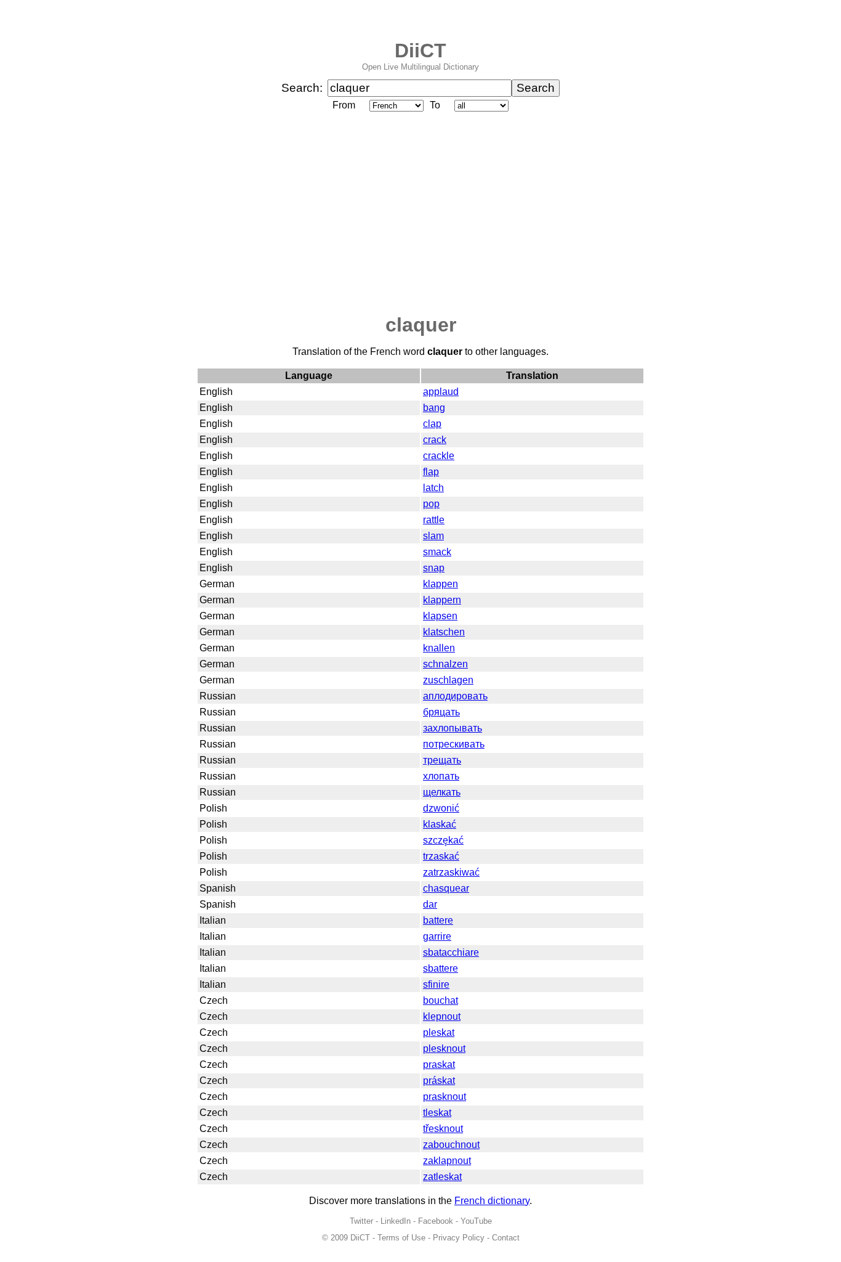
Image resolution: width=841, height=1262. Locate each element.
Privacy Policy (459, 1237)
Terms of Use (401, 1237)
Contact (506, 1237)
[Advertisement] (420, 214)
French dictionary (491, 1200)
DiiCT (420, 50)
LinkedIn (395, 1221)
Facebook (435, 1221)
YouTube (476, 1221)
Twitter (361, 1221)
